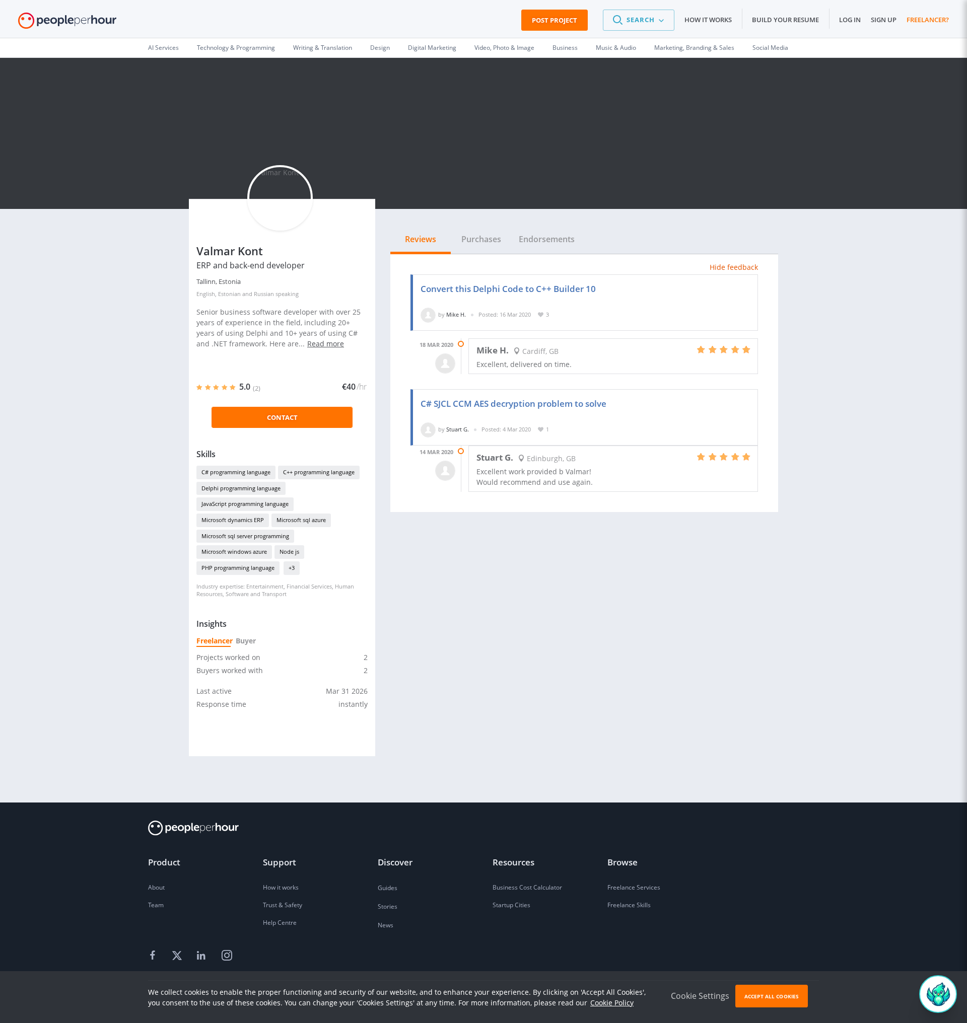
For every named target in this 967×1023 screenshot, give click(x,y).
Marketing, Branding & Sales (694, 47)
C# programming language (235, 472)
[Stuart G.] (428, 429)
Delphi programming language (241, 488)
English (205, 294)
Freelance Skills (629, 905)
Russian (264, 294)
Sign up (883, 19)
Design (380, 47)
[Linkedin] (202, 956)
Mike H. (456, 314)
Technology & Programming (236, 47)
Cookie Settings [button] (700, 995)
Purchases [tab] (481, 239)
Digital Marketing (432, 47)
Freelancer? (928, 19)
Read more (325, 343)
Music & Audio (616, 47)
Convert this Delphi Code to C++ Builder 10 (508, 289)
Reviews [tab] (420, 239)
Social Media (770, 47)
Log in (850, 19)
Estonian (229, 294)
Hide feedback (734, 267)
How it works (708, 19)
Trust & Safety (282, 905)
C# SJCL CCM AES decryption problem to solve (513, 403)
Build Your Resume (785, 19)
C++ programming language (319, 472)
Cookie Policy (612, 1002)
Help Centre (280, 922)
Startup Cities (511, 905)
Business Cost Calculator (527, 887)
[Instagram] (227, 956)
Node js (289, 551)
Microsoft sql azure (301, 520)
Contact (282, 417)
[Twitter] (178, 956)
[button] (638, 20)
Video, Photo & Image (504, 47)
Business (565, 47)
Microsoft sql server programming (245, 536)
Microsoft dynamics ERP (232, 520)
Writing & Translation (322, 47)
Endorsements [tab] (547, 239)
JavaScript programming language (245, 503)
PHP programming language (237, 567)
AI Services (163, 47)
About (156, 887)
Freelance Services (633, 887)
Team (156, 905)
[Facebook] (154, 956)
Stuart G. (457, 429)
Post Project (554, 20)
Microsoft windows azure (234, 551)
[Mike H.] (428, 314)
